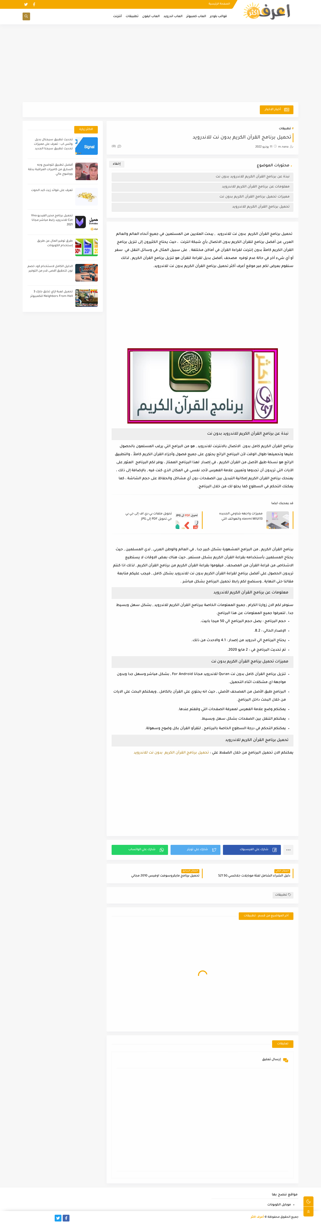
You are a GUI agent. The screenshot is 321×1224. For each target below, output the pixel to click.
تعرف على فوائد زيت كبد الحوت (52, 190)
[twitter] (26, 4)
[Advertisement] (160, 63)
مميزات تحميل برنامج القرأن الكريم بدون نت (254, 197)
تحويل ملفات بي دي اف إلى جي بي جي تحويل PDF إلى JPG (148, 516)
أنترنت (117, 16)
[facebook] (34, 4)
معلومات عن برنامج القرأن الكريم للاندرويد (256, 187)
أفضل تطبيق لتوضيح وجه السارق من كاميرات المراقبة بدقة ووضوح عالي (50, 170)
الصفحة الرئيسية (219, 4)
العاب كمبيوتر (196, 16)
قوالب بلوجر (218, 16)
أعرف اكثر (257, 1217)
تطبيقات (132, 16)
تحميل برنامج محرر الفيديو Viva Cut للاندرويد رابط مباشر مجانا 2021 (52, 220)
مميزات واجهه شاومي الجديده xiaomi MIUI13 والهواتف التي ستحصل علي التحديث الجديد (241, 516)
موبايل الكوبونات (279, 1205)
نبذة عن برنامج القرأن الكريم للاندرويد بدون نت (253, 177)
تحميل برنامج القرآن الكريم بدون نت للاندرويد (171, 753)
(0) (114, 146)
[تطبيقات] (34, 1218)
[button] (252, 850)
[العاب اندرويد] (50, 1218)
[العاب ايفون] (42, 1218)
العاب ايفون (151, 16)
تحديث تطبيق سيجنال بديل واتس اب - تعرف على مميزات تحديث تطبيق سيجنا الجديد (53, 144)
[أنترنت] (26, 1218)
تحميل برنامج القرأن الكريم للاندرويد (261, 207)
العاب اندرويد (173, 16)
